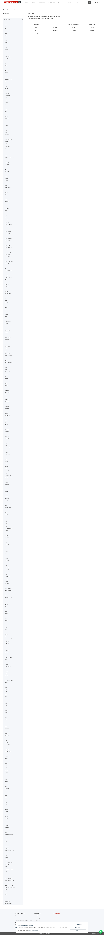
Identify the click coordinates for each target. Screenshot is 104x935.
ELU (5, 268)
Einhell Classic (8, 240)
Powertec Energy (8, 655)
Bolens (6, 109)
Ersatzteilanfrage (51, 2)
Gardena (6, 332)
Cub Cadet (7, 164)
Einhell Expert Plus (8, 247)
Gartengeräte (92, 21)
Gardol (6, 348)
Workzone (7, 866)
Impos (6, 443)
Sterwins (6, 763)
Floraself (6, 314)
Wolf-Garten (7, 859)
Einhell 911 (7, 222)
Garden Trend (7, 330)
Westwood (7, 853)
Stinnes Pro (7, 770)
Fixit (5, 305)
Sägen (92, 27)
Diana (6, 185)
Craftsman (7, 160)
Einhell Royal (7, 265)
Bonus (6, 111)
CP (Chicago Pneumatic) (9, 157)
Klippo (6, 473)
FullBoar (6, 323)
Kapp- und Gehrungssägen (73, 24)
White (6, 855)
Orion (6, 615)
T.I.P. (6, 777)
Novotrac (6, 604)
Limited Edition (8, 505)
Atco (5, 51)
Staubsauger (55, 30)
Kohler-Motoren (8, 475)
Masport (6, 526)
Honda (6, 420)
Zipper (6, 896)
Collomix (6, 150)
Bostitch (6, 116)
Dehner (6, 173)
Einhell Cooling (8, 242)
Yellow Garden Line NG (9, 880)
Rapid (6, 696)
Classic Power (7, 146)
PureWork (7, 678)
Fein (5, 298)
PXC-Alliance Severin (9, 680)
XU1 (5, 873)
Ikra (5, 440)
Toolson (6, 811)
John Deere (7, 450)
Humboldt (7, 427)
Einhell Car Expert (8, 238)
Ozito (6, 618)
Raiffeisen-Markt (8, 691)
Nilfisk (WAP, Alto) (8, 597)
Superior (6, 774)
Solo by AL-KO (7, 744)
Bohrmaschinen (74, 21)
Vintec (6, 843)
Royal (6, 714)
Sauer (6, 726)
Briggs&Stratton (8, 120)
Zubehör (73, 33)
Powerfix (6, 648)
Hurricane (7, 429)
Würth (6, 871)
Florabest (6, 312)
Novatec (6, 599)
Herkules (6, 413)
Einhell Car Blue (8, 233)
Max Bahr (7, 537)
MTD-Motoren (7, 576)
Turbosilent (7, 825)
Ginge (6, 367)
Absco (6, 21)
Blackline (6, 102)
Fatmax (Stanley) (8, 293)
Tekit (6, 790)
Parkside (6, 625)
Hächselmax (7, 401)
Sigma (6, 737)
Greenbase (7, 387)
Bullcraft (6, 127)
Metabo (6, 556)
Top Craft (6, 813)
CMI (5, 148)
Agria (6, 33)
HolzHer (6, 417)
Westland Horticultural (9, 850)
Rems (6, 703)
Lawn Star (7, 498)
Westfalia (6, 848)
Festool (6, 302)
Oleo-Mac (7, 613)
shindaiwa (7, 735)
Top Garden (7, 816)
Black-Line (7, 97)
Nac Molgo (7, 583)
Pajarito (6, 620)
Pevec (6, 629)
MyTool (6, 581)
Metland (6, 558)
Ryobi (6, 719)
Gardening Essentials (9, 341)
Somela (6, 747)
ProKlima (6, 671)
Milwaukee (7, 560)
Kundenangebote (7, 901)
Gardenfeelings (8, 337)
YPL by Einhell (7, 889)
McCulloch (7, 544)
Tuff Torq (6, 820)
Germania (7, 358)
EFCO (6, 215)
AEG (5, 28)
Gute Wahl (7, 399)
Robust (6, 710)
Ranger (6, 694)
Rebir (6, 701)
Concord (6, 155)
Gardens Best (7, 346)
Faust (6, 295)
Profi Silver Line (8, 666)
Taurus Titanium (8, 783)
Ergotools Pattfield (8, 277)
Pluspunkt (7, 641)
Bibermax (7, 93)
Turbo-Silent (7, 823)
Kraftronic (7, 484)
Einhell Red (7, 263)
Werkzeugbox (36, 33)
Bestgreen (7, 90)
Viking (6, 841)
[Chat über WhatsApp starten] (101, 932)
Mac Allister (7, 516)
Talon (6, 779)
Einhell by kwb (8, 231)
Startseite (27, 2)
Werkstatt (74, 30)
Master (6, 530)
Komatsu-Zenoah (8, 477)
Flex (5, 309)
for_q (6, 318)
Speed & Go (7, 754)
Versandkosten (42, 2)
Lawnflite (6, 500)
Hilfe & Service (60, 2)
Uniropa (6, 830)
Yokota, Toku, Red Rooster (10, 887)
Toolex (6, 807)
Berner (6, 86)
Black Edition (7, 95)
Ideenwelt (7, 438)
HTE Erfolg (7, 424)
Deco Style (7, 171)
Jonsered (6, 452)
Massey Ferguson (8, 528)
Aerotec (6, 31)
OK (5, 608)
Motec (6, 565)
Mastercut (7, 532)
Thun (6, 797)
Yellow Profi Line (8, 882)
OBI (5, 606)
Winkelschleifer (55, 33)
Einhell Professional (9, 261)
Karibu (6, 463)
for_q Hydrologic (8, 321)
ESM (5, 279)
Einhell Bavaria (8, 226)
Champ (6, 141)
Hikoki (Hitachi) (8, 415)
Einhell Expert (7, 245)
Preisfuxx (6, 661)
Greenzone (7, 390)
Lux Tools (6, 514)
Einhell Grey (7, 249)
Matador (6, 535)
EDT (5, 212)
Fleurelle (6, 307)
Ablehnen (78, 930)
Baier (6, 65)
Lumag (6, 512)
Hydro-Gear (7, 436)
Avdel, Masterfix (8, 58)
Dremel (6, 192)
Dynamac (6, 203)
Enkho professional (8, 270)
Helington (7, 411)
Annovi (6, 42)
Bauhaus (6, 72)
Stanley (6, 758)
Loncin (6, 510)
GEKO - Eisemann (8, 355)
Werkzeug (92, 30)
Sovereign (7, 749)
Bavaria (6, 74)
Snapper (6, 742)
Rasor (6, 698)
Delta (6, 176)
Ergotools (6, 275)
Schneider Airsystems (9, 731)
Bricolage (6, 118)
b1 (5, 63)
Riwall (6, 705)
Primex (6, 664)
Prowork (6, 675)
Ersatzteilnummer (7, 899)
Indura (6, 445)
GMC (6, 376)
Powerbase (7, 643)
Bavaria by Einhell (8, 79)
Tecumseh (7, 788)
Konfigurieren (78, 927)
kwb (5, 489)
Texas (6, 795)
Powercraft (7, 645)
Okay (6, 611)
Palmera (6, 622)
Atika (6, 54)
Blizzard (6, 107)
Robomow (7, 707)
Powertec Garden (8, 657)
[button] (93, 3)
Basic (6, 67)
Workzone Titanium (9, 869)
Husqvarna (7, 431)
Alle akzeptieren (78, 924)
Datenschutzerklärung (19, 918)
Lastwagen (55, 27)
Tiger (6, 804)
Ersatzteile (5, 16)
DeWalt (6, 180)
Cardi (6, 132)
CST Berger (7, 162)
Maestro (6, 519)
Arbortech (7, 44)
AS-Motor (6, 49)
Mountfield (7, 569)
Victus (6, 839)
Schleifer (36, 30)
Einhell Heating (8, 252)
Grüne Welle (7, 392)
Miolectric (7, 562)
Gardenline (7, 344)
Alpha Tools (7, 38)
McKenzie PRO (8, 549)
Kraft (6, 480)
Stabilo (6, 756)
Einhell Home (7, 254)
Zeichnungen (7, 19)
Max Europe (7, 539)
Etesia (6, 282)
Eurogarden (7, 286)
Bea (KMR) (7, 84)
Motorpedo (7, 567)
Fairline (6, 291)
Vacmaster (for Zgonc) (9, 834)
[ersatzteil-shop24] (12, 2)
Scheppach (7, 728)
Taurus (6, 781)
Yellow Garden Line (9, 878)
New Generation (8, 592)
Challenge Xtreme (8, 139)
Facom (6, 288)
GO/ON (6, 378)
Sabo (6, 721)
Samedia (6, 724)
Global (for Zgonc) (8, 371)
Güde (6, 394)
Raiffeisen (7, 689)
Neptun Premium (8, 590)
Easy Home (7, 208)
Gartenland (7, 351)
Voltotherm (7, 846)
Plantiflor (6, 634)
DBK (5, 169)
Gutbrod (6, 397)
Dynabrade (7, 201)
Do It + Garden (8, 187)
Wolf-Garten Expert (8, 862)
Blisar (6, 104)
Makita (6, 523)
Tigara (6, 802)
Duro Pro (6, 196)
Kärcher (6, 461)
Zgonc (6, 894)
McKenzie (7, 546)
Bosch (6, 113)
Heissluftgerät (36, 24)
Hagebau (6, 404)
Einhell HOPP (7, 256)
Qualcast (6, 682)
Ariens (6, 47)
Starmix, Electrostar (9, 760)
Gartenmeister (8, 353)
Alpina (6, 40)
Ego (5, 217)
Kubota (6, 487)
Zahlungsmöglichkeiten (39, 918)
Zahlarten (34, 2)
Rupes (6, 717)
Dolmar (6, 189)
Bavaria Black (7, 77)
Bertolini (6, 88)
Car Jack (6, 130)
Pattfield (6, 627)
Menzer (6, 551)
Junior (6, 457)
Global (6, 369)
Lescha (6, 503)
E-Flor (6, 206)
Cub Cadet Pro (8, 166)
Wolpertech (7, 864)
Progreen (6, 668)
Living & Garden (8, 507)
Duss (6, 199)
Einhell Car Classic (8, 236)
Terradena (7, 793)
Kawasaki (6, 466)
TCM (6, 786)
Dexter (6, 183)
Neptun (6, 585)
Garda (6, 328)
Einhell (6, 219)
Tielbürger (7, 800)
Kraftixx (6, 482)
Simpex (6, 740)
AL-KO (6, 35)
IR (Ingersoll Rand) (8, 447)
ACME (6, 24)
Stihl (6, 767)
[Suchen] (89, 2)
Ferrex (6, 300)
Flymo (6, 316)
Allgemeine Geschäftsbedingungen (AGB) (23, 920)
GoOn (6, 383)
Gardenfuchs (7, 339)
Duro (6, 194)
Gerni (6, 360)
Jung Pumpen (7, 454)
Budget (6, 125)
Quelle (6, 684)
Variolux (6, 836)
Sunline (6, 772)
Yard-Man (7, 876)
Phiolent (6, 632)
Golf (5, 381)
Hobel (55, 24)
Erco (5, 272)
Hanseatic (7, 408)
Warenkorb (68, 2)
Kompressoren (92, 24)
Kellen (6, 468)
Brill (5, 123)
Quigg (6, 687)
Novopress (7, 602)
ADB (5, 26)
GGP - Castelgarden (9, 362)
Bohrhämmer (55, 21)
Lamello (6, 491)
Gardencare (7, 335)
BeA (5, 81)
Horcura (6, 422)
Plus (5, 636)
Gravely (6, 385)
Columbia (7, 153)
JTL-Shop (97, 933)
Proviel (6, 673)
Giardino (6, 364)
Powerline (7, 650)
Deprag (6, 178)
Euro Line (7, 284)
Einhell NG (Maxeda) (9, 259)
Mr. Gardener (7, 572)
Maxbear (6, 542)
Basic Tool (7, 70)
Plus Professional (8, 638)
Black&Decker (7, 100)
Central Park (7, 137)
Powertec (6, 652)
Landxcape (7, 496)
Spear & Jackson (8, 751)
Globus (6, 374)
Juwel (6, 459)
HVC (5, 434)
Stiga (6, 765)
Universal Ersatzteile (8, 903)
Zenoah (6, 892)
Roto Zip (6, 712)
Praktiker (6, 659)
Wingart (6, 857)
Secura (6, 733)
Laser (36, 27)
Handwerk (7, 406)
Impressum (17, 915)
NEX (5, 595)
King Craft (7, 470)
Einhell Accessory (8, 224)
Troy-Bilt (6, 818)
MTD (6, 574)
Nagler (73, 27)
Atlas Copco (7, 56)
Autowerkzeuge (36, 21)
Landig (6, 493)
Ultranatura (7, 827)
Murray (6, 579)
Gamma (6, 325)
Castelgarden (7, 134)
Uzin (6, 832)
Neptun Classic (8, 588)
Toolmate (6, 809)
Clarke (6, 143)
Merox (6, 553)
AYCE (6, 61)
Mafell (6, 521)
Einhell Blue (7, 229)
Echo (6, 210)
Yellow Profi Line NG (9, 885)
